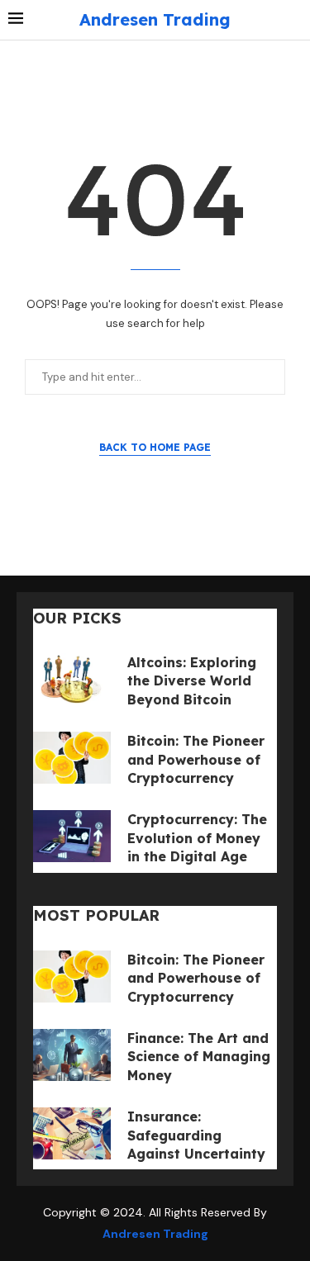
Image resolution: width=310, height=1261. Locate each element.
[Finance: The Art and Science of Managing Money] (72, 1055)
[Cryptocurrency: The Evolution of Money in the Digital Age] (72, 836)
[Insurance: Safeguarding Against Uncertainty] (72, 1133)
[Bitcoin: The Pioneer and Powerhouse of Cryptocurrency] (72, 758)
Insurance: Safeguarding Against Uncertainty (196, 1135)
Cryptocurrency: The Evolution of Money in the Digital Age (197, 838)
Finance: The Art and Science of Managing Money (198, 1056)
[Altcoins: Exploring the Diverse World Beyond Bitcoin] (72, 679)
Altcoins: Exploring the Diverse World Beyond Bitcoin (191, 681)
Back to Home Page (155, 447)
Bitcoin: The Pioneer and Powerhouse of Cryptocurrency (196, 759)
